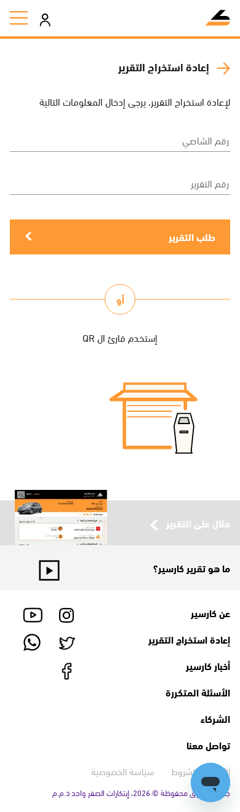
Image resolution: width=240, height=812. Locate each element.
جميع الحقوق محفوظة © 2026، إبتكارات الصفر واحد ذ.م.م (141, 792)
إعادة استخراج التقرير (189, 639)
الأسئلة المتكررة (198, 692)
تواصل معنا (208, 745)
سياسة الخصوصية (122, 770)
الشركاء (215, 718)
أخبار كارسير (208, 665)
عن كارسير (210, 612)
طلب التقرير (192, 236)
